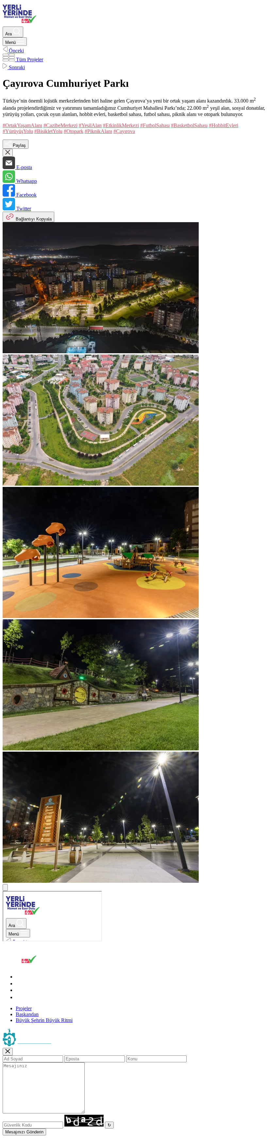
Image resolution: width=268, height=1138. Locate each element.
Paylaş (18, 145)
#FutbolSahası (155, 125)
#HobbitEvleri (223, 125)
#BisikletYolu (48, 131)
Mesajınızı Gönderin (24, 1131)
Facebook (26, 195)
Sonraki (16, 67)
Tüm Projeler (29, 59)
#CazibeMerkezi (60, 125)
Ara (9, 33)
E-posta (23, 167)
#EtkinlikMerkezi (121, 125)
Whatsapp (26, 181)
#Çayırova (124, 131)
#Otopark (73, 131)
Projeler (24, 1008)
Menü (11, 42)
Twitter (23, 208)
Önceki (16, 50)
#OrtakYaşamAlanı (22, 125)
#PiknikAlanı (98, 131)
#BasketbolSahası (189, 125)
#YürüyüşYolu (18, 131)
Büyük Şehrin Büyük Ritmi (44, 1020)
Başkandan (27, 1014)
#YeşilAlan (90, 125)
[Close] (8, 1051)
